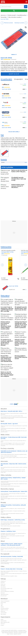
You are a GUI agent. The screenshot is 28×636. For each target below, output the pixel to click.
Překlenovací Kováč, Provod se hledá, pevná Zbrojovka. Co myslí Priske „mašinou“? (14, 426)
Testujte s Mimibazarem (5, 601)
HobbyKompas (3, 589)
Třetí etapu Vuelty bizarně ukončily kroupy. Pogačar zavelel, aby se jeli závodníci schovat (14, 431)
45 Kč (24, 89)
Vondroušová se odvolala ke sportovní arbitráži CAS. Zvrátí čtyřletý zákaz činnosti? (13, 429)
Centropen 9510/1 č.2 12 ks (7, 252)
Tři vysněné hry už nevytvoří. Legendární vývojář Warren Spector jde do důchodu (7, 342)
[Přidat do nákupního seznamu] (25, 27)
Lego (2, 605)
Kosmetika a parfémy (5, 608)
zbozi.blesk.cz (3, 587)
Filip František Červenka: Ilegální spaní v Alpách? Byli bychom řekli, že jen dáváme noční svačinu (13, 524)
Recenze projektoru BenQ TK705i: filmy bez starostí (21, 357)
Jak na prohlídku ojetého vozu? (6, 588)
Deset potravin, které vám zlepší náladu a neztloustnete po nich (12, 547)
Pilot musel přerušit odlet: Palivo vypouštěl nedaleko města (12, 415)
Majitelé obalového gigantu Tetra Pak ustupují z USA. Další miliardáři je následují (14, 499)
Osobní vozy (3, 584)
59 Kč (24, 97)
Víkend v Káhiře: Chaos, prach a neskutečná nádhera (10, 525)
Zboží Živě (2, 582)
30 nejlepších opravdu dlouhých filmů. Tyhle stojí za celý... (18, 179)
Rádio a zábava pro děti (5, 622)
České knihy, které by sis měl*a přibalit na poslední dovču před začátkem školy (12, 536)
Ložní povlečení (4, 612)
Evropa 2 (2, 625)
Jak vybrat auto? (4, 595)
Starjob (2, 619)
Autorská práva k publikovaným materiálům (9, 631)
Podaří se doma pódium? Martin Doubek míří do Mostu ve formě (13, 469)
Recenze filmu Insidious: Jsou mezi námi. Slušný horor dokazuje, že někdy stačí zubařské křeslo (6, 358)
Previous (2, 265)
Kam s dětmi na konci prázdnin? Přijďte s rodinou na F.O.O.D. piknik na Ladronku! (14, 458)
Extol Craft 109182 (6, 58)
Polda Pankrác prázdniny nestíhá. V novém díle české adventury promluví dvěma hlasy (12, 563)
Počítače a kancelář (12, 15)
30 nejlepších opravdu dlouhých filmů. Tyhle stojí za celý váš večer (21, 308)
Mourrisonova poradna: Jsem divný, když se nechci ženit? (11, 558)
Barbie (2, 603)
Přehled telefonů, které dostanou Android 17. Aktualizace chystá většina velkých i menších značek (6, 325)
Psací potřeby (4, 17)
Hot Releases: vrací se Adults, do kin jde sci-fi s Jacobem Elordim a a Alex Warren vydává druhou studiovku (13, 534)
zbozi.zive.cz (3, 15)
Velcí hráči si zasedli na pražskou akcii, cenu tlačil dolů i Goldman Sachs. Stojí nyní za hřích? (14, 497)
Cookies (11, 633)
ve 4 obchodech (4, 279)
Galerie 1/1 (14, 54)
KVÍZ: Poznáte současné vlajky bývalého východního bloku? (12, 521)
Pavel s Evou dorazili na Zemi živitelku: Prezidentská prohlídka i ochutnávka (12, 445)
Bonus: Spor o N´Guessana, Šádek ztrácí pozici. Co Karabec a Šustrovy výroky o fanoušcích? (14, 571)
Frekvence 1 (3, 623)
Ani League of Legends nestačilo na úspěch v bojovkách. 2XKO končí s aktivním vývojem (14, 560)
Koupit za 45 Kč (14, 74)
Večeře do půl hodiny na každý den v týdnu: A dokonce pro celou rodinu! (13, 509)
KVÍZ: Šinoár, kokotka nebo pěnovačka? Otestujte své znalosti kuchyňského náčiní (12, 514)
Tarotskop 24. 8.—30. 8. (5, 538)
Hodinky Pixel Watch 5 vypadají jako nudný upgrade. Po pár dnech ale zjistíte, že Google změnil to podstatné (21, 324)
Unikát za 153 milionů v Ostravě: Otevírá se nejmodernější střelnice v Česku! (13, 441)
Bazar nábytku (3, 614)
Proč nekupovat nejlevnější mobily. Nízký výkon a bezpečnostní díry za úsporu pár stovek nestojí (14, 484)
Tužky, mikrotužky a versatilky (14, 17)
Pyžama (2, 606)
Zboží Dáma (3, 585)
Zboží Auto (3, 592)
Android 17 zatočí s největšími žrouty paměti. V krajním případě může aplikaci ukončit (21, 342)
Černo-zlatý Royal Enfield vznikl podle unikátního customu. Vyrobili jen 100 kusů (14, 468)
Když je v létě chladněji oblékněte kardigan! (9, 456)
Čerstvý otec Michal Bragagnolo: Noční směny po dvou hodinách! (13, 443)
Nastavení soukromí (17, 633)
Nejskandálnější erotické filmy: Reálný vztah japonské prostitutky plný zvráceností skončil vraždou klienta (14, 418)
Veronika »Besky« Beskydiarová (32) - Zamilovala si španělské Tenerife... (14, 454)
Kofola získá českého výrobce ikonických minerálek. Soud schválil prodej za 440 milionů (13, 494)
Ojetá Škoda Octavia (4, 594)
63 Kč (24, 107)
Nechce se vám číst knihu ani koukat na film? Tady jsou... (19, 170)
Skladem (24, 85)
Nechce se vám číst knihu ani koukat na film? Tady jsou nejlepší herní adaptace (7, 374)
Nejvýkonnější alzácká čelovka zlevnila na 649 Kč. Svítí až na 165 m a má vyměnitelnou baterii (14, 482)
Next (25, 265)
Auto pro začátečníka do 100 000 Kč (7, 591)
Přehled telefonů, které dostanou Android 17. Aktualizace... (17, 186)
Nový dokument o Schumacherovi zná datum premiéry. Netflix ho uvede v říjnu (13, 472)
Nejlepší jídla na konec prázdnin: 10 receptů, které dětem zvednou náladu (13, 511)
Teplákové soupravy (4, 609)
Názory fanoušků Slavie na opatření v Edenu (9, 576)
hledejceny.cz (3, 581)
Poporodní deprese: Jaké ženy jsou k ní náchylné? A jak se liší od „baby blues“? (14, 549)
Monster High (3, 602)
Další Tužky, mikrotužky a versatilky (8, 250)
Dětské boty (3, 611)
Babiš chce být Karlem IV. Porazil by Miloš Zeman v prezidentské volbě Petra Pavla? (14, 414)
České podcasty (3, 620)
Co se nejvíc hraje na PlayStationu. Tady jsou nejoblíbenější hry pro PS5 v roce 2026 (7, 309)
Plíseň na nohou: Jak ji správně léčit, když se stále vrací (11, 551)
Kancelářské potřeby (21, 15)
